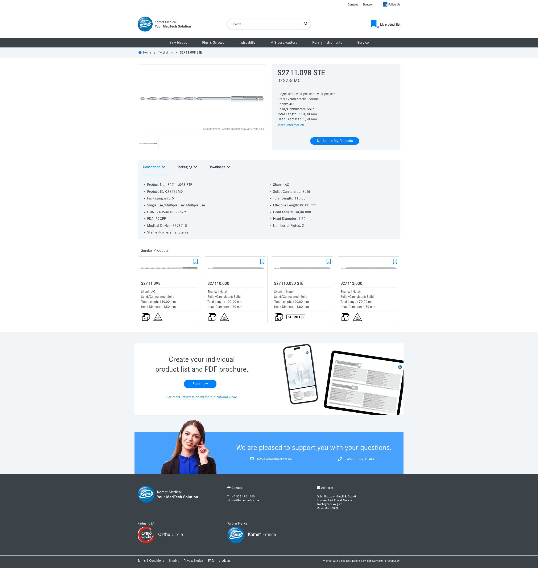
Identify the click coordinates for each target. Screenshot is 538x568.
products (225, 560)
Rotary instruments (327, 43)
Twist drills (247, 43)
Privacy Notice (193, 560)
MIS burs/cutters (283, 43)
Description (152, 167)
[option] (202, 98)
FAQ (211, 560)
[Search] (306, 24)
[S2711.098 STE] (202, 98)
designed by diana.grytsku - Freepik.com (375, 560)
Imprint (174, 560)
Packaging (185, 167)
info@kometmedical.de (274, 459)
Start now (200, 384)
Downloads (217, 167)
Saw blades (178, 43)
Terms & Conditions (151, 560)
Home (146, 52)
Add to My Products (336, 141)
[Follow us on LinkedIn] (391, 4)
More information (290, 125)
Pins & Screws (213, 43)
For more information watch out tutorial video (201, 397)
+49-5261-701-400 (360, 459)
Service (363, 43)
